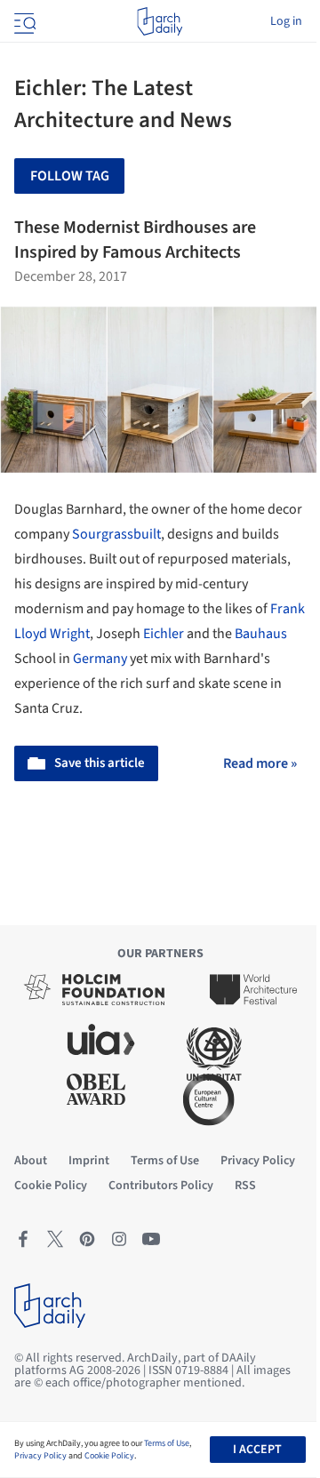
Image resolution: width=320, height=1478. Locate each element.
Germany (100, 658)
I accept (257, 1449)
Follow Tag (69, 176)
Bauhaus (261, 633)
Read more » (260, 763)
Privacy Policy (40, 1456)
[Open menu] (23, 21)
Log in (286, 21)
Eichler (163, 633)
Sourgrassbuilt (116, 534)
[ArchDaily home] (159, 21)
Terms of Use (166, 1443)
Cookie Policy (109, 1456)
